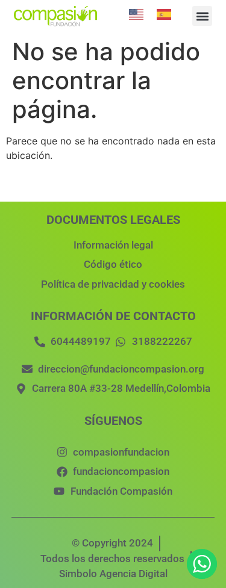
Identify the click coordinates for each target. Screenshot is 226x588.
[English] (137, 13)
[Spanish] (164, 13)
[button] (202, 16)
